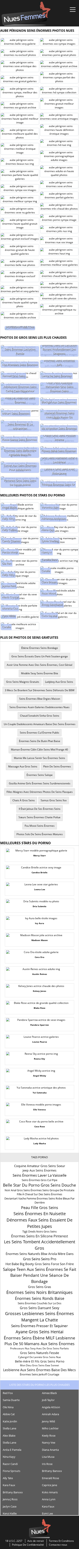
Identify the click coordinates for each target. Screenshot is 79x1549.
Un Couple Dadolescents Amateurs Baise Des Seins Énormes (39, 724)
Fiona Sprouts (11, 1471)
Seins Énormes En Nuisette (39, 1213)
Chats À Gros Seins (23, 800)
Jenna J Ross (10, 1499)
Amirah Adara (50, 1414)
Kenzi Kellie (10, 1513)
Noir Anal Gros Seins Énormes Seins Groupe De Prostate (39, 1190)
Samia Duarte (11, 1400)
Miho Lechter (50, 1428)
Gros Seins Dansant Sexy (39, 1308)
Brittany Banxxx (52, 1471)
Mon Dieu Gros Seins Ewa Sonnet (39, 1365)
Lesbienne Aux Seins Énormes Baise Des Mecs (39, 1370)
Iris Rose (47, 1464)
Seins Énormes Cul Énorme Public (39, 732)
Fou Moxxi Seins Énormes (40, 826)
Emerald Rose (50, 1478)
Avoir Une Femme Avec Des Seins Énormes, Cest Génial (39, 665)
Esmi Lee (47, 1513)
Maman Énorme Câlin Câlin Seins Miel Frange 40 (39, 749)
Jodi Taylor (48, 1400)
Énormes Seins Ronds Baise (39, 1298)
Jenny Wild (48, 1421)
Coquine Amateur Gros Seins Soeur (39, 1166)
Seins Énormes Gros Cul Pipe (39, 1180)
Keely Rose (48, 1435)
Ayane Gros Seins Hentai (39, 1332)
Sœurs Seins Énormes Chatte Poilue (39, 817)
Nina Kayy (9, 1457)
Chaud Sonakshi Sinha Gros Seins (39, 715)
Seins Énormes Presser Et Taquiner (39, 1325)
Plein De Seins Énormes (57, 766)
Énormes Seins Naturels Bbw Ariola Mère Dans (40, 1254)
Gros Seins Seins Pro (39, 1258)
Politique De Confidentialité (28, 1544)
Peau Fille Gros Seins (39, 1207)
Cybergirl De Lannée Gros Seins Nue (39, 1357)
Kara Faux (9, 1485)
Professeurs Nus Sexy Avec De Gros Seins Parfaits (39, 1348)
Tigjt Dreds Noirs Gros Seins (39, 1231)
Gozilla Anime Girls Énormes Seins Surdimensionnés (39, 783)
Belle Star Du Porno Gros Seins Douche (39, 1185)
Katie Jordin (10, 1421)
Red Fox (8, 1393)
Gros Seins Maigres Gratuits (22, 682)
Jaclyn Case (9, 1506)
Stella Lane (9, 1428)
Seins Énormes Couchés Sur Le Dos (39, 1303)
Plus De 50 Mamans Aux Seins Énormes (39, 1343)
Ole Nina (8, 1407)
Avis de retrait (35, 1541)
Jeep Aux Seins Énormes (39, 1170)
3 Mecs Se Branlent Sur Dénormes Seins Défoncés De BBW (39, 690)
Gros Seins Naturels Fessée (39, 1353)
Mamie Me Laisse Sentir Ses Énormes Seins (39, 758)
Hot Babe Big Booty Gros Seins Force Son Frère (39, 1264)
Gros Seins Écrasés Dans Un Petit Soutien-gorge (39, 656)
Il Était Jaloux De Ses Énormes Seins (39, 809)
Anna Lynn (48, 1499)
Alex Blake (9, 1435)
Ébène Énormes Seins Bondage (39, 648)
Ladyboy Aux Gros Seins (59, 682)
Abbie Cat (9, 1414)
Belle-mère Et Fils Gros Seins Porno (39, 1361)
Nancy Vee (48, 1442)
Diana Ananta (50, 1450)
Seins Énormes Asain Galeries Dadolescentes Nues (39, 707)
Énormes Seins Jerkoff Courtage (39, 1374)
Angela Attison (51, 1407)
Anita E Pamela (12, 1450)
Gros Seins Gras (39, 1287)
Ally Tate (8, 1478)
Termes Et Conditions (61, 1541)
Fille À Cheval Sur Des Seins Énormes (39, 1194)
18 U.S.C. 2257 (13, 1541)
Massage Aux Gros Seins (22, 766)
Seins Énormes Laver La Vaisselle (40, 1175)
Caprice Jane (49, 1485)
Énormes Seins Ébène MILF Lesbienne (39, 1338)
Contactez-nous (58, 1544)
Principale (26, 13)
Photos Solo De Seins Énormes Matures (39, 834)
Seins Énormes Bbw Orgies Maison (39, 699)
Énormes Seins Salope (40, 775)
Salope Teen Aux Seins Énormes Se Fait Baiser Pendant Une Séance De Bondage (39, 1275)
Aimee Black (49, 1393)
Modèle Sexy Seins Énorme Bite (39, 673)
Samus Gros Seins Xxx (54, 800)
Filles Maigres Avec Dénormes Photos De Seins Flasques (40, 792)
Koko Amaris (50, 1492)
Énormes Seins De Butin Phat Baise (39, 741)
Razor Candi (10, 1464)
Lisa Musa (48, 1457)
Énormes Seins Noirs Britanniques (39, 1292)
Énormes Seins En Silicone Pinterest (39, 1236)
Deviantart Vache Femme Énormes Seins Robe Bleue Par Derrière (39, 1201)
